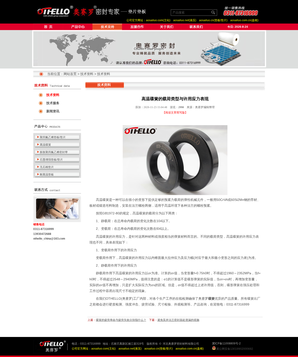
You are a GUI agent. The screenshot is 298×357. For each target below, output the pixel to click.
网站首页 (70, 74)
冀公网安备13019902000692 (234, 348)
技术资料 (86, 74)
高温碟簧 (102, 200)
